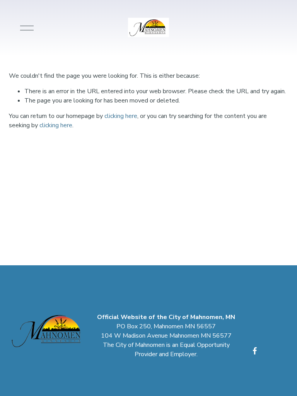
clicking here (120, 116)
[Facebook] (255, 351)
